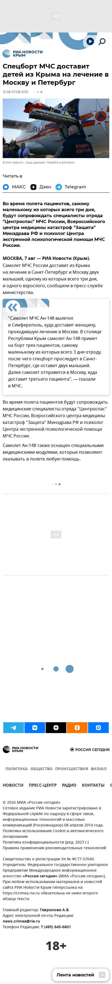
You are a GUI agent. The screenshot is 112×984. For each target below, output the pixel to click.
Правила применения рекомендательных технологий (54, 848)
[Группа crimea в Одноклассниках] (77, 727)
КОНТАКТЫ (93, 786)
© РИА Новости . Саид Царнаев (24, 163)
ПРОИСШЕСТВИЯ (71, 769)
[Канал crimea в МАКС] (98, 727)
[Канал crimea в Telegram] (13, 727)
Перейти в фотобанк (60, 163)
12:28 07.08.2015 (15, 92)
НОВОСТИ (13, 786)
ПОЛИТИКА (16, 769)
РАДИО (69, 786)
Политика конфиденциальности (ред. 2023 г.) (46, 842)
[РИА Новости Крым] (22, 53)
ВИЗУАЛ (99, 769)
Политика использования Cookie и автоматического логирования (53, 834)
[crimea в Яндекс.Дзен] (56, 727)
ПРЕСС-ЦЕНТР (43, 786)
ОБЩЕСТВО (41, 769)
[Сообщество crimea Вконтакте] (34, 727)
